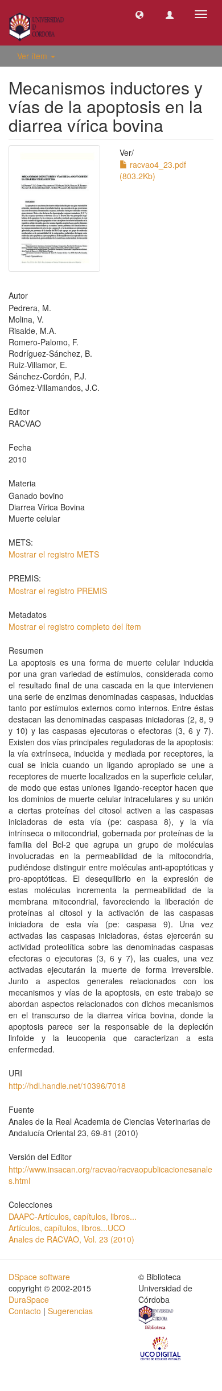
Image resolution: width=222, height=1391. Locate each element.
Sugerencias (70, 1310)
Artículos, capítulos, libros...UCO (67, 1227)
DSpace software (39, 1276)
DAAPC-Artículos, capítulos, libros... (73, 1216)
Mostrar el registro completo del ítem (75, 626)
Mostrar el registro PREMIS (58, 590)
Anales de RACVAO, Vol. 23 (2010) (71, 1239)
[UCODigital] (161, 1347)
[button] (139, 14)
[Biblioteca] (156, 1318)
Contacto (25, 1310)
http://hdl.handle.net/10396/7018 (67, 1085)
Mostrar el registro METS (54, 554)
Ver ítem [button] (33, 55)
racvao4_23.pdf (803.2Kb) (153, 170)
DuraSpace (29, 1299)
